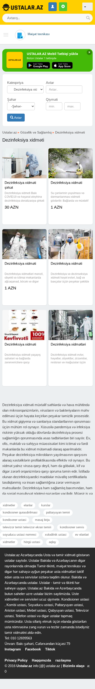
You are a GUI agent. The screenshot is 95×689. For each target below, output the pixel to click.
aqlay (52, 542)
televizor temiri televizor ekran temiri (27, 527)
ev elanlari (82, 534)
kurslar (45, 505)
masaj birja (42, 520)
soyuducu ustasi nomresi (19, 534)
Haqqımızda (41, 660)
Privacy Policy (16, 660)
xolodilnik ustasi (55, 534)
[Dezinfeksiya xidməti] (70, 154)
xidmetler (9, 505)
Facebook (33, 649)
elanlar (28, 505)
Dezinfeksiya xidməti (70, 132)
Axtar (17, 117)
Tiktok (50, 649)
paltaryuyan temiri (58, 512)
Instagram (13, 649)
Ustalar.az (9, 132)
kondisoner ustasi (14, 520)
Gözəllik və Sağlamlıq (36, 132)
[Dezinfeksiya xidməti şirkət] (24, 154)
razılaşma (63, 660)
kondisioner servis (72, 527)
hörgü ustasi (32, 542)
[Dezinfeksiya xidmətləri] (70, 316)
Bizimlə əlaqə (73, 666)
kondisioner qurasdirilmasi (20, 512)
